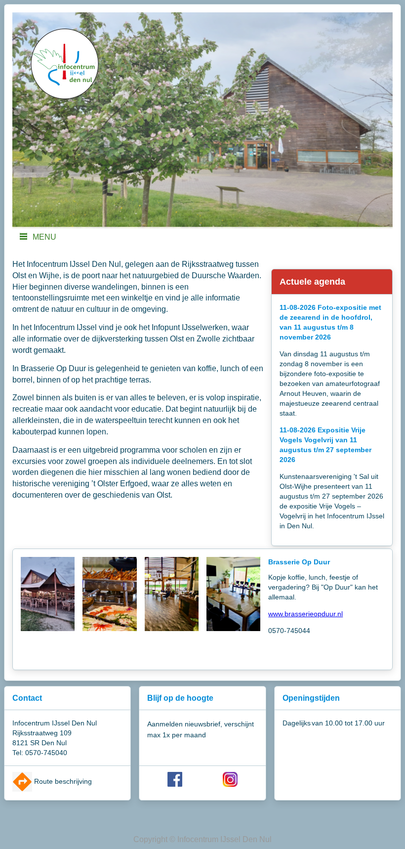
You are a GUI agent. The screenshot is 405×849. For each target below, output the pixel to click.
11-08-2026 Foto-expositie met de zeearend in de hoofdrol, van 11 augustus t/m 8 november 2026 (330, 322)
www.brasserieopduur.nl (305, 614)
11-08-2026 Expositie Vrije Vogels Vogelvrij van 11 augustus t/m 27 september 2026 (325, 445)
